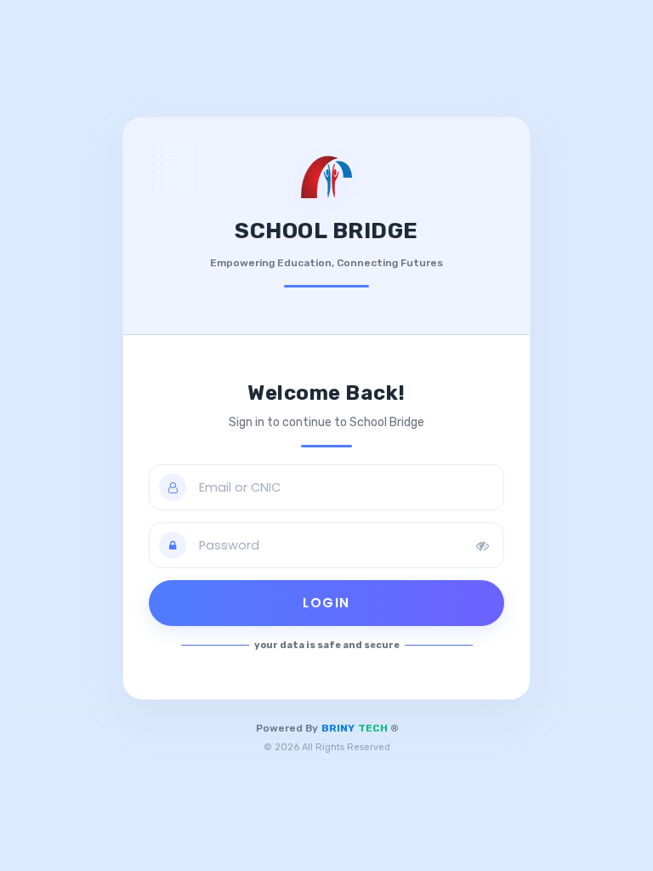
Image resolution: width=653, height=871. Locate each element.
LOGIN (326, 603)
